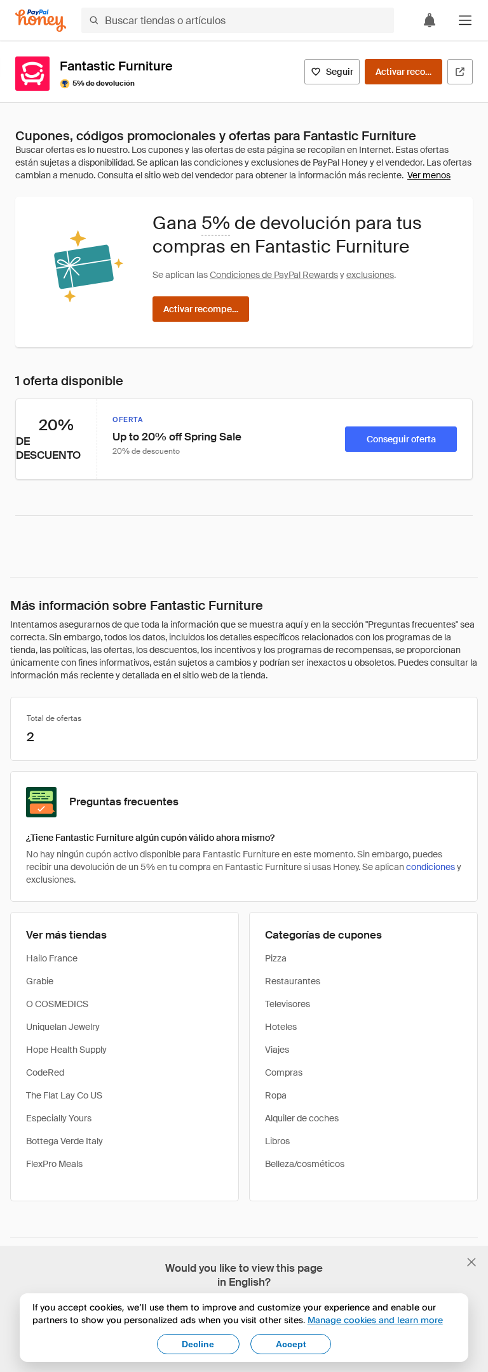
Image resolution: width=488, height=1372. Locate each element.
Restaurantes (292, 981)
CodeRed (45, 1072)
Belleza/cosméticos (304, 1164)
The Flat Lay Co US (64, 1095)
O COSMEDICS (57, 1004)
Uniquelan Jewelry (63, 1026)
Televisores (287, 1004)
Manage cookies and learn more (375, 1319)
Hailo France (52, 958)
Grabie (39, 981)
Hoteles (281, 1026)
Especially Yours (59, 1118)
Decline (198, 1344)
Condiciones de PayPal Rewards (274, 274)
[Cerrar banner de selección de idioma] (471, 1262)
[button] (465, 20)
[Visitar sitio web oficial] (460, 71)
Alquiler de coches (302, 1118)
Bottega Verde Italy (64, 1141)
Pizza (276, 958)
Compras (283, 1072)
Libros (277, 1141)
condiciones (430, 867)
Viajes (277, 1049)
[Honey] (40, 21)
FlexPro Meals (54, 1164)
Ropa (276, 1095)
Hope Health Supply (66, 1049)
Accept (291, 1344)
